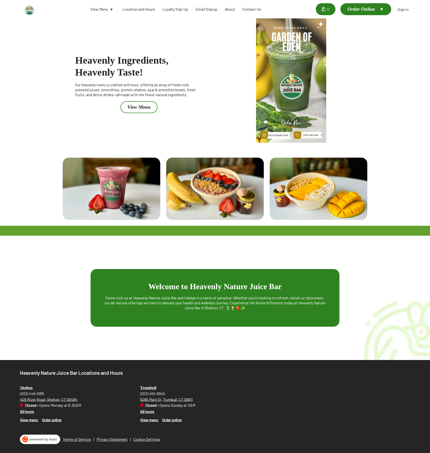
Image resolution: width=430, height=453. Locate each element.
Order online (51, 419)
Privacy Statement (112, 439)
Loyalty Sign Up (175, 9)
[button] (103, 9)
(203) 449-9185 (32, 393)
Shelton (26, 388)
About (230, 9)
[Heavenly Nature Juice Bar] (30, 9)
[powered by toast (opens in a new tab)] (40, 439)
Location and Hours (138, 9)
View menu (29, 419)
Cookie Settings (146, 439)
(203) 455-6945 (152, 393)
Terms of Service (77, 439)
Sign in (403, 9)
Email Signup (206, 9)
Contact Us (251, 9)
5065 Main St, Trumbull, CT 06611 (166, 399)
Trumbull (148, 388)
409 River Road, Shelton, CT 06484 (48, 399)
